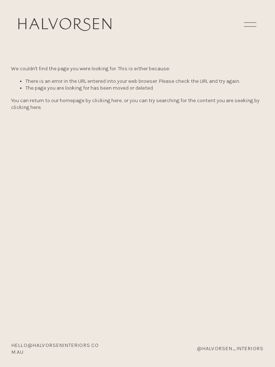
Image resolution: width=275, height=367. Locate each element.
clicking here (107, 100)
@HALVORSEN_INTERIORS (230, 348)
